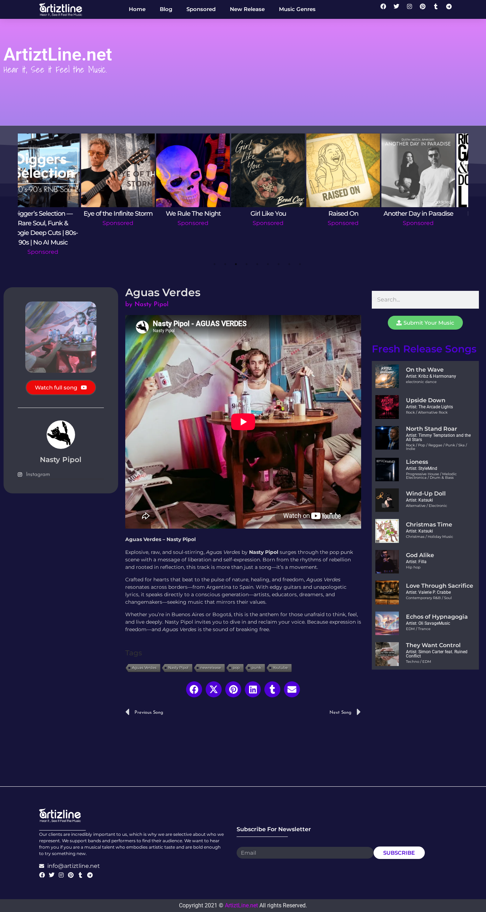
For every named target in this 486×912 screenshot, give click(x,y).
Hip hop (413, 567)
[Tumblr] (438, 9)
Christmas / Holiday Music (429, 536)
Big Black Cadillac (431, 213)
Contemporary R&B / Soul (429, 598)
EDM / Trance (418, 629)
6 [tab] (267, 264)
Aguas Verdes (144, 667)
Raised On (281, 213)
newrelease (210, 667)
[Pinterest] (425, 9)
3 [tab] (235, 264)
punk (256, 667)
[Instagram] (412, 9)
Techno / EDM (418, 661)
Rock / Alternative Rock (427, 412)
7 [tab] (278, 264)
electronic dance (421, 381)
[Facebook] (386, 9)
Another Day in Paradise (356, 213)
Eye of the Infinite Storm (55, 213)
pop (236, 667)
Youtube (280, 667)
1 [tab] (214, 264)
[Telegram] (452, 9)
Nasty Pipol (178, 667)
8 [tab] (289, 264)
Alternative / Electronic (426, 505)
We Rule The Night (130, 213)
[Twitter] (399, 9)
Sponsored (55, 223)
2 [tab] (225, 264)
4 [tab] (246, 264)
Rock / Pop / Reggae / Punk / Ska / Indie (436, 447)
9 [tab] (299, 264)
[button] (194, 689)
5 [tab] (257, 264)
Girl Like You (205, 213)
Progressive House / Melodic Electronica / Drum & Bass (431, 476)
